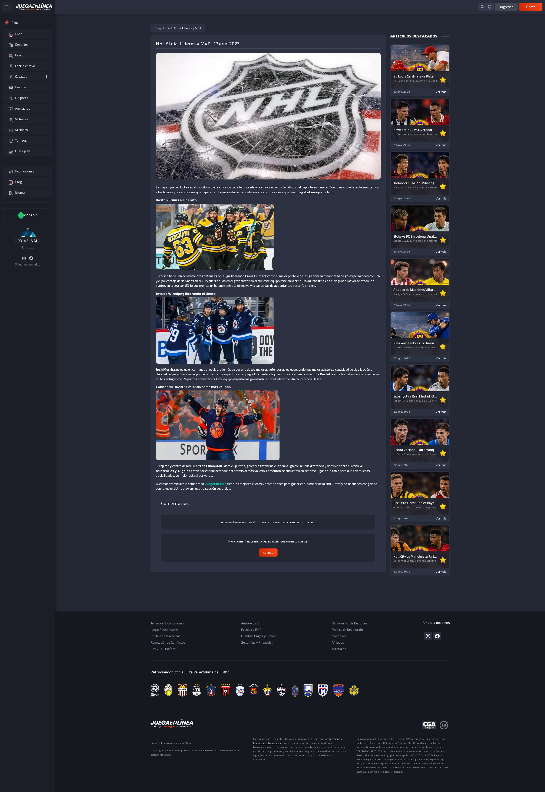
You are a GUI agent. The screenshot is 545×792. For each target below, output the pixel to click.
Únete (530, 7)
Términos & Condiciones (167, 623)
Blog (158, 28)
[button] (27, 76)
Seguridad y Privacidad (257, 642)
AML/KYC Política (163, 649)
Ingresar (506, 7)
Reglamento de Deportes (349, 623)
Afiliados (338, 642)
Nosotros (339, 636)
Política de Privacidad (166, 636)
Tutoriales (339, 649)
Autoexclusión (251, 623)
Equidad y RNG (251, 629)
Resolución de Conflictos (168, 642)
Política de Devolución (347, 629)
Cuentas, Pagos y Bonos (258, 636)
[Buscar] (482, 6)
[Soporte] (489, 6)
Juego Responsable (164, 629)
